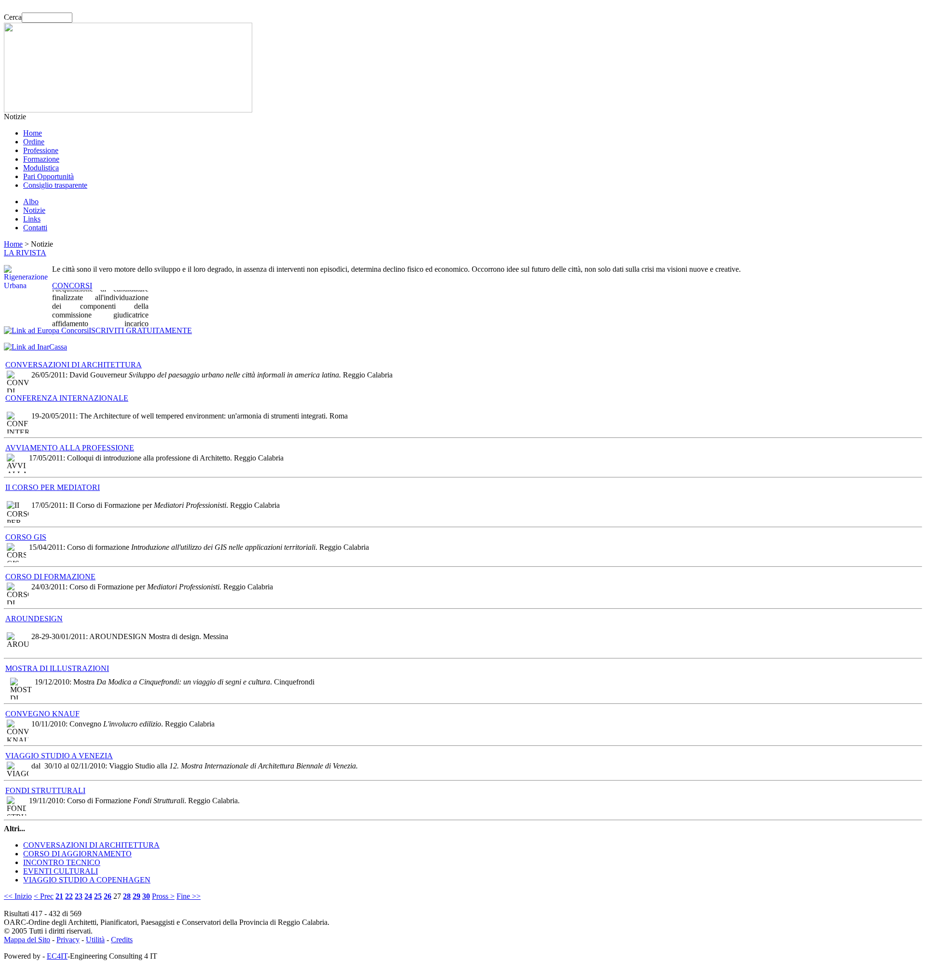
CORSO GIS (25, 537)
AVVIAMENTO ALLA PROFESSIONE (69, 448)
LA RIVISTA (25, 253)
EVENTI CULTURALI (60, 871)
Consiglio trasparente (55, 185)
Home (32, 133)
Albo (31, 201)
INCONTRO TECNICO (61, 862)
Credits (122, 939)
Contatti (35, 227)
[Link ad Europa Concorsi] (46, 330)
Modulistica (41, 168)
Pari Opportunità (48, 176)
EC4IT (57, 956)
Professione (40, 150)
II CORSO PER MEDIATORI (52, 487)
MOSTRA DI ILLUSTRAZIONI (57, 668)
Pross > (163, 896)
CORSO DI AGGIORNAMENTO (77, 854)
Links (32, 219)
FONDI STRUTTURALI (45, 790)
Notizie (34, 210)
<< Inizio (18, 896)
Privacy (68, 939)
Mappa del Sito (27, 939)
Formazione (41, 159)
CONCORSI (72, 285)
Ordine (33, 142)
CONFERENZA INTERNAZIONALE (66, 398)
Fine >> (189, 896)
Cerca (13, 17)
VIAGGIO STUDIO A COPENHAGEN (86, 880)
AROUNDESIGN (34, 618)
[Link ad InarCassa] (35, 347)
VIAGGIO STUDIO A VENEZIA (59, 756)
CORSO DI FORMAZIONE (50, 576)
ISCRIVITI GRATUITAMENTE (140, 330)
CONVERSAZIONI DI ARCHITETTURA (73, 365)
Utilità (95, 939)
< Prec (44, 896)
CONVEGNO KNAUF (42, 714)
